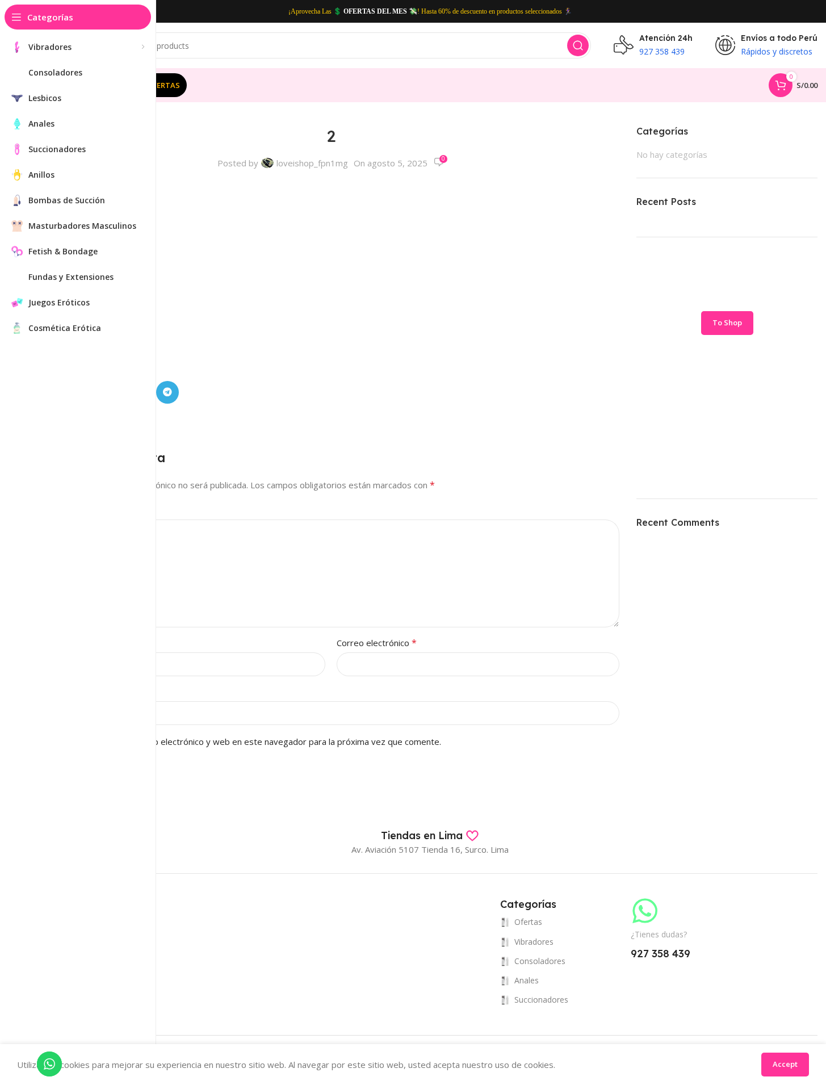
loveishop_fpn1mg (312, 163)
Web (52, 691)
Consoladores (539, 961)
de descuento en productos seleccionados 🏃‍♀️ (511, 11)
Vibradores (534, 941)
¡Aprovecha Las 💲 (315, 11)
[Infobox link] (430, 836)
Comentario (69, 510)
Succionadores (541, 999)
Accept (785, 1064)
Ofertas (528, 921)
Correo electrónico (377, 642)
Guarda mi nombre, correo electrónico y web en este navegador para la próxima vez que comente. (248, 741)
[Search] (578, 45)
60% (444, 11)
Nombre (62, 642)
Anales (526, 980)
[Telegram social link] (167, 392)
